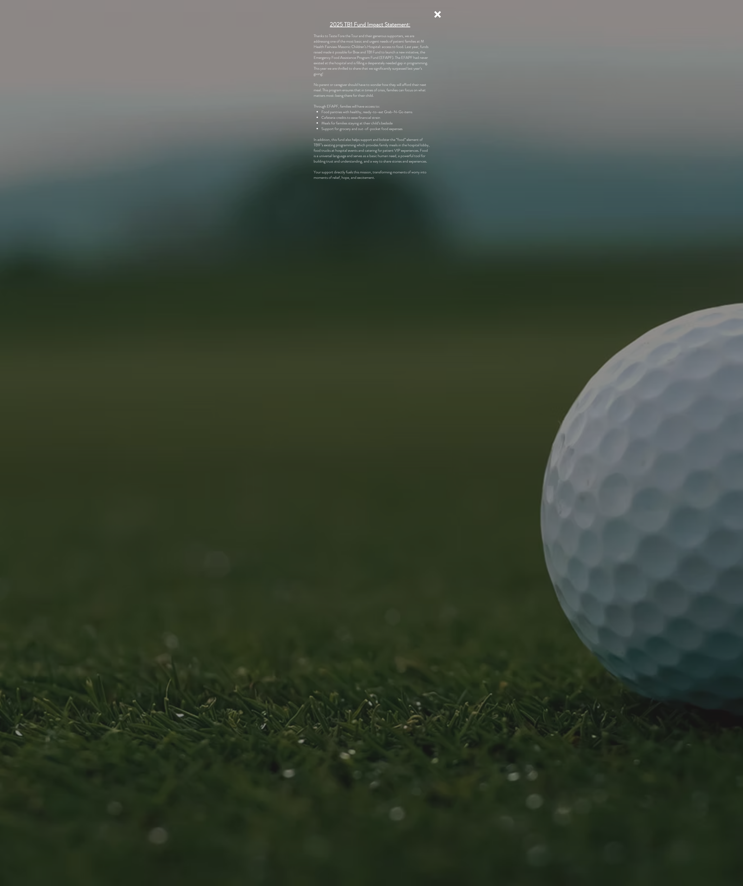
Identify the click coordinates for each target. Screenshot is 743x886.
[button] (437, 14)
